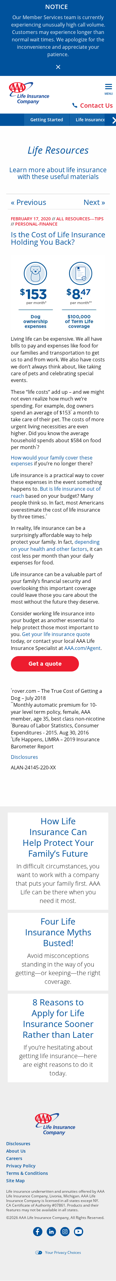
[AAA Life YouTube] (78, 1234)
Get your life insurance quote (56, 634)
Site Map (15, 1180)
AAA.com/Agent (82, 648)
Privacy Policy (21, 1166)
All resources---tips (80, 219)
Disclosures (24, 757)
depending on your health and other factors (55, 545)
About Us (16, 1151)
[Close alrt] (58, 67)
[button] (110, 119)
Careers (14, 1158)
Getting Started (46, 120)
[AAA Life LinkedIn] (52, 1234)
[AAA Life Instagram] (65, 1234)
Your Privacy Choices (63, 1252)
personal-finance (36, 224)
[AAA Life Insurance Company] (29, 93)
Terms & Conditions (27, 1173)
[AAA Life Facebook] (38, 1234)
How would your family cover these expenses (51, 460)
